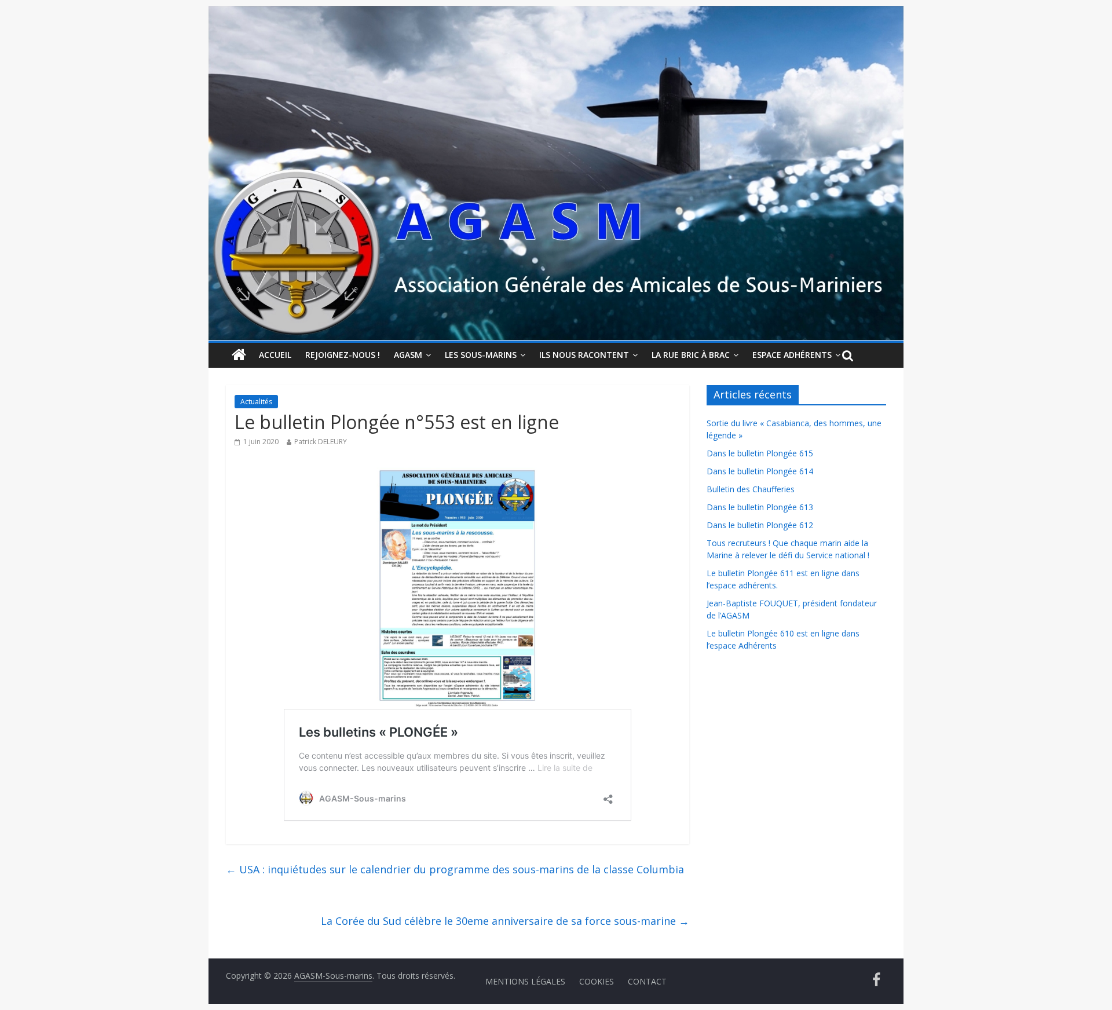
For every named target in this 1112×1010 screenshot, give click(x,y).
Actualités (256, 402)
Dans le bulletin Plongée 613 (760, 507)
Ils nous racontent (584, 354)
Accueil (275, 354)
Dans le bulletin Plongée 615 (760, 453)
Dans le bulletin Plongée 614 (760, 471)
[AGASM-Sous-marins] (556, 12)
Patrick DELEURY (320, 442)
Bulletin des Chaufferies (751, 489)
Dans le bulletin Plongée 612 (760, 524)
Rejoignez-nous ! (342, 354)
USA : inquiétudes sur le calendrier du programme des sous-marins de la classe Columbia (455, 869)
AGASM (408, 354)
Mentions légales (525, 981)
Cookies (596, 981)
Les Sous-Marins (481, 354)
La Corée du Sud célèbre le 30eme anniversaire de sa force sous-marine (505, 921)
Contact (647, 981)
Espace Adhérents (792, 354)
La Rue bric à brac (691, 354)
